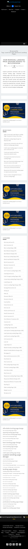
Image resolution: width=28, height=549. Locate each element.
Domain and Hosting (7, 527)
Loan (5, 342)
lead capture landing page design (10, 479)
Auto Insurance (7, 245)
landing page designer (7, 473)
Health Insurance (8, 313)
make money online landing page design (11, 485)
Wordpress (6, 393)
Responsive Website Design (10, 379)
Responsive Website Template (11, 381)
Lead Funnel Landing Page (10, 336)
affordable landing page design (13, 428)
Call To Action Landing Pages (11, 270)
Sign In (9, 6)
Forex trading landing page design (9, 465)
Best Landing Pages (9, 248)
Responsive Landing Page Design (12, 376)
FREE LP (13, 532)
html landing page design (21, 465)
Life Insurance (7, 339)
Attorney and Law (8, 242)
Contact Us (11, 534)
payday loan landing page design (11, 498)
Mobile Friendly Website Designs (12, 350)
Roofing (6, 384)
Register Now (18, 6)
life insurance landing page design (9, 483)
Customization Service (8, 525)
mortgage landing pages (18, 495)
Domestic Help (7, 299)
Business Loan (7, 268)
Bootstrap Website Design (10, 259)
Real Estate (7, 373)
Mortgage (6, 353)
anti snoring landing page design (10, 430)
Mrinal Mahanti (19, 66)
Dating (5, 290)
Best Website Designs (9, 253)
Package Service (19, 525)
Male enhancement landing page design (9, 487)
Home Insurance (8, 316)
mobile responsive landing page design (10, 491)
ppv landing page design (7, 499)
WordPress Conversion (19, 527)
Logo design (7, 344)
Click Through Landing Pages (11, 276)
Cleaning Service (8, 273)
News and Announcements (10, 356)
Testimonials (22, 530)
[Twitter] (10, 544)
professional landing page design (13, 502)
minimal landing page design (10, 489)
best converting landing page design (11, 438)
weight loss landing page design (11, 508)
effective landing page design (7, 463)
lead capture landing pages (7, 481)
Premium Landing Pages (10, 367)
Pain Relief (6, 359)
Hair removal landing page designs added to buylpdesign (14, 61)
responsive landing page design (9, 504)
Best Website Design (9, 251)
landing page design (10, 469)
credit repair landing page (7, 450)
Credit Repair (7, 282)
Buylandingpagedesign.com (17, 536)
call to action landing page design (10, 444)
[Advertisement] (14, 27)
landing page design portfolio (7, 475)
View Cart (11, 9)
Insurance (6, 322)
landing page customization (14, 467)
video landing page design (8, 506)
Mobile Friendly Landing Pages (11, 347)
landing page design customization (11, 471)
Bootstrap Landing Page (10, 256)
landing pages (13, 477)
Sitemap (18, 534)
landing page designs (16, 475)
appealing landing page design (11, 432)
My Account (4, 9)
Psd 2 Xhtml (7, 370)
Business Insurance (8, 265)
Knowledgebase (21, 532)
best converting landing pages (7, 440)
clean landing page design (10, 446)
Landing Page (7, 324)
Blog (2, 532)
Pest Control (7, 361)
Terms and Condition (6, 530)
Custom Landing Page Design (11, 285)
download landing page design (10, 461)
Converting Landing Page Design (12, 279)
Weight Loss (7, 390)
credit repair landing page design (11, 453)
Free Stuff (6, 302)
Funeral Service (7, 305)
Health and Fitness (8, 310)
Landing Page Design (9, 327)
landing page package (7, 477)
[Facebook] (7, 544)
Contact (23, 9)
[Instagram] (14, 544)
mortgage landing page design (8, 495)
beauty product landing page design (10, 436)
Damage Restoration (9, 287)
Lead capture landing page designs (12, 330)
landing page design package (18, 473)
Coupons (17, 9)
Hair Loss (6, 307)
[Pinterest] (20, 544)
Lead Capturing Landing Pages (11, 333)
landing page (5, 467)
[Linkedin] (17, 544)
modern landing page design (11, 494)
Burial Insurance (8, 262)
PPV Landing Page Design (10, 364)
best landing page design (12, 442)
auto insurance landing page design (12, 434)
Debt (5, 293)
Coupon (7, 532)
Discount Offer (7, 296)
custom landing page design (12, 456)
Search (14, 11)
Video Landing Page (8, 387)
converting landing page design (9, 448)
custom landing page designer (8, 459)
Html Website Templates (10, 319)
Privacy (15, 530)
